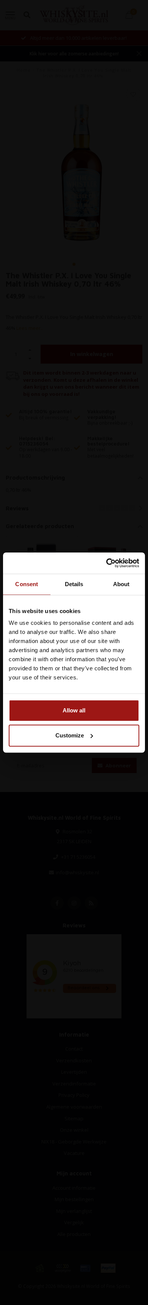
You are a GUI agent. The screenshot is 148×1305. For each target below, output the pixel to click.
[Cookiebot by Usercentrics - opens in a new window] (106, 563)
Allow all (74, 710)
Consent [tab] (26, 584)
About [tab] (121, 584)
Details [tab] (74, 584)
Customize (69, 735)
